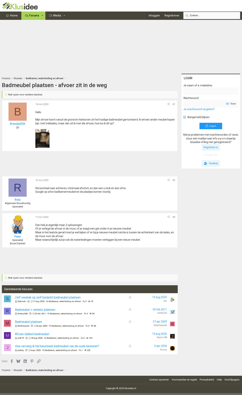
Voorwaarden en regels (184, 379)
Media (57, 15)
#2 (173, 180)
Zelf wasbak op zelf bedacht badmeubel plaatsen (48, 297)
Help (219, 379)
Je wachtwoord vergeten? (199, 109)
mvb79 (21, 338)
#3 (173, 217)
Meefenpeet (23, 326)
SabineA (22, 301)
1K (92, 301)
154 (90, 338)
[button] (42, 16)
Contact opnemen (159, 379)
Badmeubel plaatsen (28, 322)
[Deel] (168, 104)
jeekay (21, 350)
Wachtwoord (191, 98)
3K (93, 313)
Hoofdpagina (232, 379)
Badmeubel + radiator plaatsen (35, 310)
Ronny (163, 349)
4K (95, 326)
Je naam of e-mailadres (197, 85)
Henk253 (162, 313)
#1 (173, 104)
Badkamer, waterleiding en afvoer (65, 301)
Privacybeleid (207, 379)
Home (14, 15)
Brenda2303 (17, 123)
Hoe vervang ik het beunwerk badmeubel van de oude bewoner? (57, 346)
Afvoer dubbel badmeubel (32, 334)
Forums (34, 15)
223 (88, 350)
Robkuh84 (23, 313)
